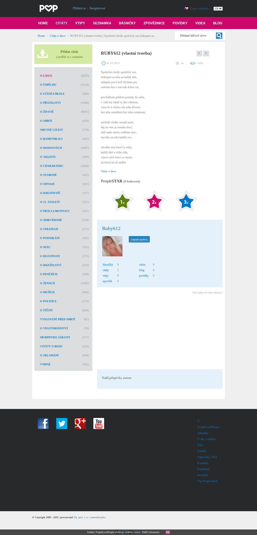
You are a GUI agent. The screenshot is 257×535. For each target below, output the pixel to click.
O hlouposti (50, 256)
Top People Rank (207, 481)
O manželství (50, 265)
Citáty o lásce (58, 36)
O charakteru (51, 165)
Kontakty (202, 463)
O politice (48, 301)
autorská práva (98, 517)
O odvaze (47, 183)
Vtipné (45, 364)
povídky (144, 275)
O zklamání (49, 355)
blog (141, 270)
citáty (106, 270)
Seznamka (102, 23)
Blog (217, 23)
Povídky (180, 23)
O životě (47, 111)
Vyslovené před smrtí (57, 319)
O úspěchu (48, 84)
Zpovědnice (154, 23)
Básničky (127, 23)
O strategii (49, 229)
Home (43, 23)
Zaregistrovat (97, 8)
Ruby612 (111, 228)
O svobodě (48, 174)
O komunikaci (51, 138)
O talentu (48, 156)
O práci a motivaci (54, 210)
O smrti (46, 120)
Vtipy (80, 23)
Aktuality (202, 433)
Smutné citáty (51, 129)
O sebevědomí (50, 220)
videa (142, 264)
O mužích (47, 292)
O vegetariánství (54, 328)
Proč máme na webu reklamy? (207, 292)
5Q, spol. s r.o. (81, 517)
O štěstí (46, 310)
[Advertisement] (159, 332)
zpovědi (107, 281)
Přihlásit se (79, 8)
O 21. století (49, 201)
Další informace (150, 532)
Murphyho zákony (55, 337)
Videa (200, 23)
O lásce (46, 75)
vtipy (106, 275)
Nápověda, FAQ (207, 457)
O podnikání (49, 238)
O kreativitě (50, 192)
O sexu (45, 247)
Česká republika (200, 8)
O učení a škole (52, 93)
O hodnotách (51, 147)
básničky (108, 264)
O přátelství (50, 102)
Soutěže (202, 451)
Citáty (62, 23)
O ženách (47, 283)
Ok (167, 532)
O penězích (48, 274)
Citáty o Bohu (51, 346)
